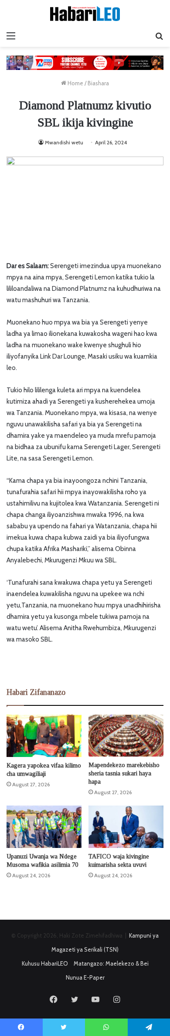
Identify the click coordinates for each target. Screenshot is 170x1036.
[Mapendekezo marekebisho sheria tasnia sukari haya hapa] (125, 736)
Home (74, 83)
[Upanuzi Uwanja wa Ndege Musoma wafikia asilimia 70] (44, 827)
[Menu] (11, 35)
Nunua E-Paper (85, 977)
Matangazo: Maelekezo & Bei (111, 963)
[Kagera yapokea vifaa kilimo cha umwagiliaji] (44, 736)
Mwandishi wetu (64, 142)
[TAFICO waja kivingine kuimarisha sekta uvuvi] (125, 827)
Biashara (98, 83)
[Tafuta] (159, 35)
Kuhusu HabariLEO (45, 963)
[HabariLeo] (85, 13)
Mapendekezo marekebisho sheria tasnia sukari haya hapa (124, 773)
